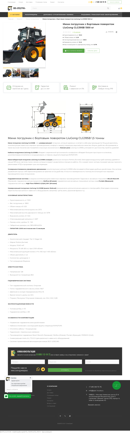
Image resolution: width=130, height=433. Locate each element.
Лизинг (49, 398)
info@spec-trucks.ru (96, 391)
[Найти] (108, 8)
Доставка (50, 392)
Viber (65, 416)
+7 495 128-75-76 (95, 387)
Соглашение (51, 406)
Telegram (60, 416)
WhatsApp (70, 416)
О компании (52, 386)
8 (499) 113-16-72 (43, 355)
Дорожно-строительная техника (18, 392)
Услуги (49, 390)
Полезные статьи (52, 395)
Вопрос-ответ (51, 403)
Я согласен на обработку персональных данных (100, 370)
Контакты (50, 400)
